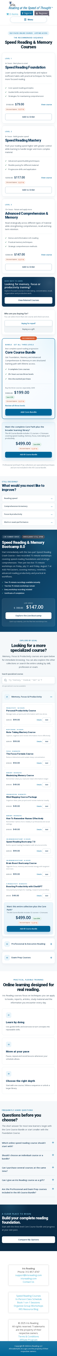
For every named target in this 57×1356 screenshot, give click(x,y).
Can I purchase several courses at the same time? (24, 1169)
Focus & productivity (13, 514)
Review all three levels (15, 405)
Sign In (28, 13)
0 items (13, 14)
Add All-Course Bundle (28, 454)
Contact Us (28, 1281)
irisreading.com (29, 1278)
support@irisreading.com (28, 1275)
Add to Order (28, 116)
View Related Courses (28, 300)
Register (43, 13)
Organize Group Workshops (28, 1305)
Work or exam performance (16, 522)
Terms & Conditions (28, 1336)
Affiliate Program (28, 1339)
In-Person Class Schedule (28, 1299)
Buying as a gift (28, 329)
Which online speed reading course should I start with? (24, 1144)
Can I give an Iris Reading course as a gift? (23, 1180)
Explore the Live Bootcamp (29, 615)
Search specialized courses (12, 674)
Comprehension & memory (16, 506)
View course (46, 104)
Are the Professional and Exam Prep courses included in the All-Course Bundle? (24, 1191)
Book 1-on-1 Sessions (28, 1302)
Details (39, 720)
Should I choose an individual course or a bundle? (22, 1157)
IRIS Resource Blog (28, 1309)
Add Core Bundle (29, 412)
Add (46, 720)
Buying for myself (28, 323)
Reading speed (10, 498)
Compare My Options (28, 1239)
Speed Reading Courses (28, 1295)
